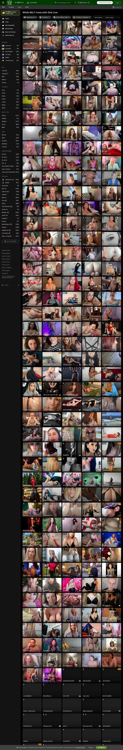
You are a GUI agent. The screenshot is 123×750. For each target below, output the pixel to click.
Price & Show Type (61, 17)
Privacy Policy (6, 262)
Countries (45, 17)
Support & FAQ (6, 250)
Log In (117, 2)
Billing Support (6, 253)
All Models (5, 273)
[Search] (75, 2)
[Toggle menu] (3, 2)
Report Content (6, 256)
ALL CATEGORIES (11, 241)
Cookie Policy (80, 747)
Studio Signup (6, 270)
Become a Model (6, 267)
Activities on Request (82, 17)
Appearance (30, 17)
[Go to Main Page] (9, 2)
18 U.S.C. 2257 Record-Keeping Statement (8, 277)
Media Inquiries (6, 259)
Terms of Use (5, 264)
